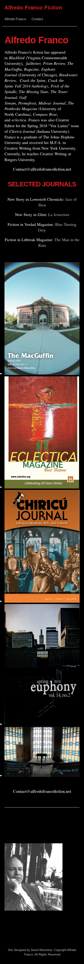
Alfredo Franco (15, 19)
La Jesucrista (58, 214)
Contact (37, 19)
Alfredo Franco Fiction (33, 7)
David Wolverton (41, 950)
